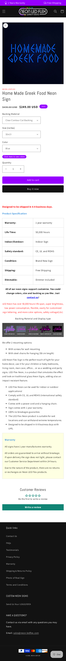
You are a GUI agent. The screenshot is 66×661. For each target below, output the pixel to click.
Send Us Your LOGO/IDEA (18, 604)
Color (5, 142)
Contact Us (11, 536)
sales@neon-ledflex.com (26, 632)
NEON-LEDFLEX (35, 655)
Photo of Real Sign (15, 577)
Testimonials (12, 550)
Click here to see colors (14, 157)
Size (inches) (8, 127)
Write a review (33, 507)
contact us (32, 297)
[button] (3, 11)
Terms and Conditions (17, 584)
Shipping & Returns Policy (19, 571)
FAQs (8, 543)
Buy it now (33, 188)
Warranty (10, 563)
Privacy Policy (12, 557)
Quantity (6, 162)
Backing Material (10, 113)
